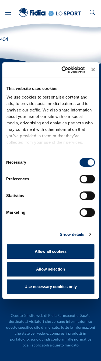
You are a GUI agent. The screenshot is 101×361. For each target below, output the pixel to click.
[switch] (87, 179)
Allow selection (50, 269)
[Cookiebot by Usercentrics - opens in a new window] (63, 69)
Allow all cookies (51, 251)
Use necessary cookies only (51, 286)
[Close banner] (93, 70)
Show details (72, 234)
